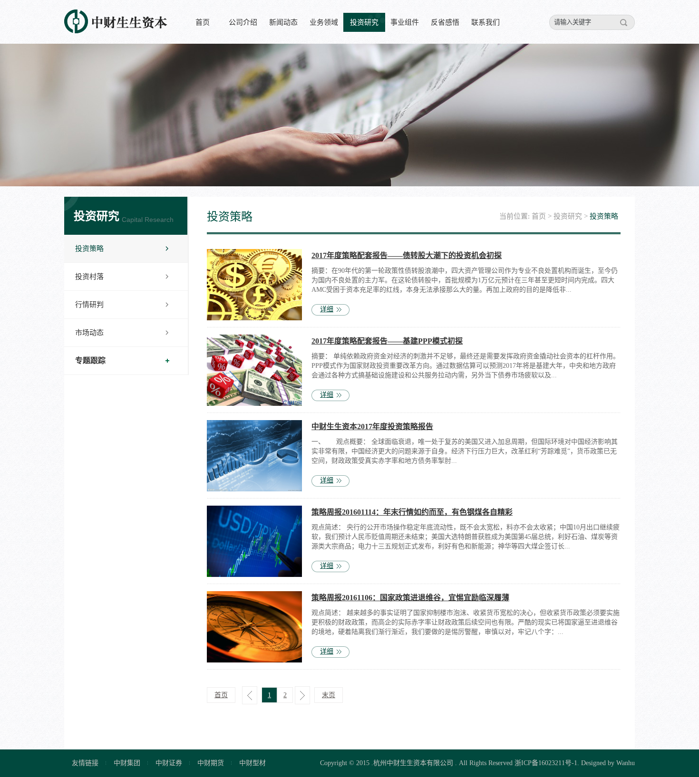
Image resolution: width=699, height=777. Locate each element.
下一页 (302, 695)
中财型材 (252, 763)
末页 (328, 695)
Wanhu (625, 763)
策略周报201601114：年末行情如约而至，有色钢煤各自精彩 (412, 512)
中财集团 (127, 763)
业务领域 (324, 22)
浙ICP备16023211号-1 (546, 763)
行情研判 (89, 304)
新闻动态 (283, 22)
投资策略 (89, 248)
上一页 (249, 695)
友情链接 (85, 763)
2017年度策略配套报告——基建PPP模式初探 (387, 341)
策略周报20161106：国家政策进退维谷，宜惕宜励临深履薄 (410, 598)
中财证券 (168, 763)
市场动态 (89, 332)
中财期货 (210, 763)
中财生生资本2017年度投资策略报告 (372, 426)
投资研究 (364, 22)
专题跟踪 (90, 360)
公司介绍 (243, 22)
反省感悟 (445, 22)
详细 (326, 309)
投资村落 (89, 276)
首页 (202, 22)
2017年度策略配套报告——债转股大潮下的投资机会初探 (406, 255)
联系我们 (485, 22)
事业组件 (404, 22)
